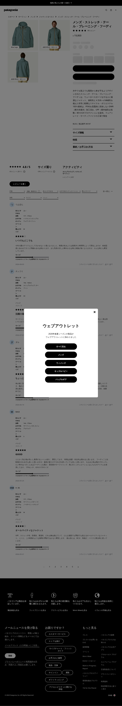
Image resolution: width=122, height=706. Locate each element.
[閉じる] (94, 312)
